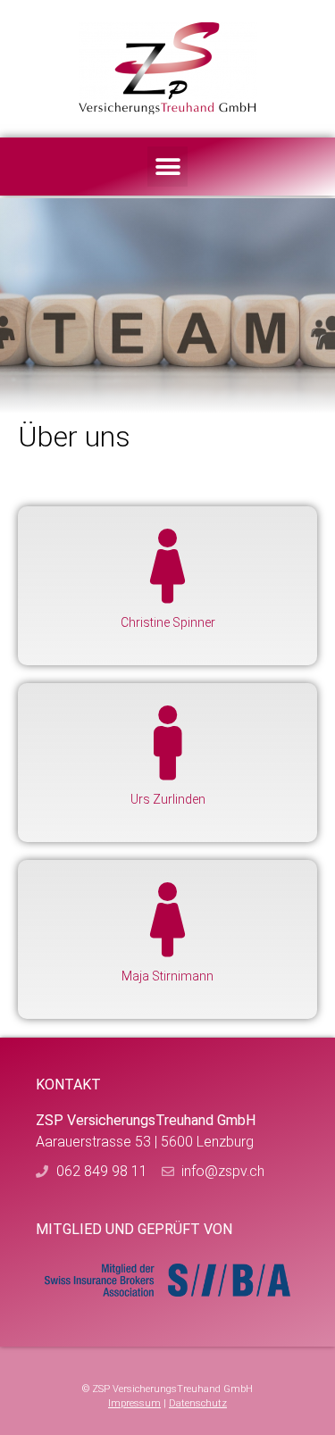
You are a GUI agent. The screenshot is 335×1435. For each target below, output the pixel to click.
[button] (167, 166)
